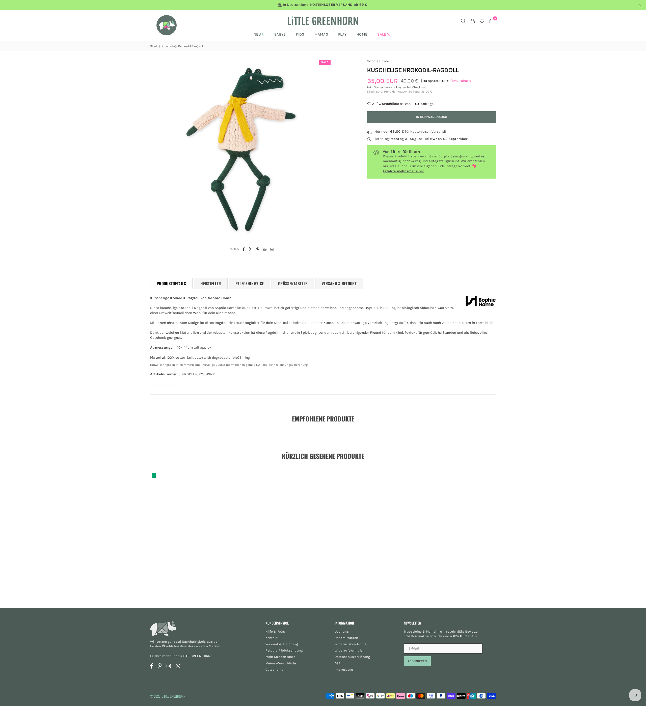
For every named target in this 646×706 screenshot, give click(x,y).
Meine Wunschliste (280, 663)
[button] (491, 20)
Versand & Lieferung (281, 644)
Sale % (383, 34)
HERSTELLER (210, 283)
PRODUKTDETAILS (171, 283)
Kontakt (271, 638)
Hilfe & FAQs (275, 631)
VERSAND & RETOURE (339, 283)
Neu (257, 34)
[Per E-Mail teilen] (272, 249)
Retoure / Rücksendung (284, 650)
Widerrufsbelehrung (351, 644)
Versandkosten (395, 87)
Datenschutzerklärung (352, 657)
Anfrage (427, 104)
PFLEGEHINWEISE (249, 283)
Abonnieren (417, 661)
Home (362, 34)
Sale (325, 62)
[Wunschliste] (482, 20)
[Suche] (463, 20)
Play (342, 34)
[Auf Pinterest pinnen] (258, 249)
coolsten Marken (207, 646)
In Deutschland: (325, 5)
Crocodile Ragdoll (162, 384)
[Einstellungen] (472, 20)
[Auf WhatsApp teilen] (265, 249)
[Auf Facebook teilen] (244, 249)
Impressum (344, 669)
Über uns (342, 631)
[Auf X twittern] (251, 249)
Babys (280, 34)
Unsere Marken (346, 638)
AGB (338, 663)
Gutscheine (274, 669)
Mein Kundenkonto (280, 657)
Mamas (321, 34)
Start (153, 46)
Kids (300, 34)
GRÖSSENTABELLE (292, 283)
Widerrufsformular (349, 650)
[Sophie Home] (481, 302)
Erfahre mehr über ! (181, 656)
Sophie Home (378, 61)
